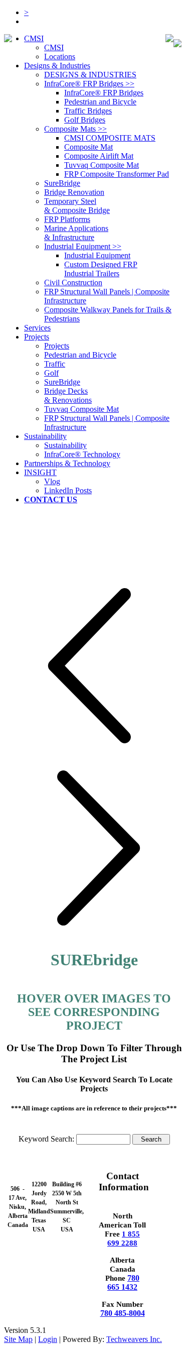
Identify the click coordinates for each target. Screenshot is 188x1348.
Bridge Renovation (74, 192)
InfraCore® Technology (82, 454)
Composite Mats (75, 129)
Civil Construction (73, 282)
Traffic (54, 364)
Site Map (18, 1339)
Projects (56, 346)
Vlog (52, 481)
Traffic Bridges (88, 110)
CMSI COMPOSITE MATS (109, 138)
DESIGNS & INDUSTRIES (90, 74)
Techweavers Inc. (134, 1339)
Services (37, 327)
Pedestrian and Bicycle (100, 101)
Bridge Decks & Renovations (68, 395)
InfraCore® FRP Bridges (89, 83)
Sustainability (45, 436)
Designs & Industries (57, 65)
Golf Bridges (84, 120)
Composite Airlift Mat (98, 156)
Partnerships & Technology (67, 463)
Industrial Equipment (82, 246)
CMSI (34, 38)
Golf (51, 373)
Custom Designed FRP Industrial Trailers (100, 269)
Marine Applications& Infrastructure (76, 233)
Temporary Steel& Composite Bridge (77, 205)
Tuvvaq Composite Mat (101, 165)
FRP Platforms (67, 219)
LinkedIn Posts (68, 490)
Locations (59, 56)
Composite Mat (88, 147)
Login (47, 1339)
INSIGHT (40, 472)
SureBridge (62, 183)
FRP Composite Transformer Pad (116, 174)
